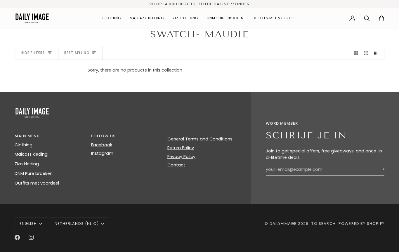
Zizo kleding (27, 164)
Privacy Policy (181, 156)
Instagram (102, 153)
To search (323, 223)
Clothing (23, 145)
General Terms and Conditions (200, 139)
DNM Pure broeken (34, 173)
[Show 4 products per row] (377, 53)
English (28, 223)
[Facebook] (17, 237)
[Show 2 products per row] (356, 53)
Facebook (101, 145)
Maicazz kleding (31, 154)
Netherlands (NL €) (77, 223)
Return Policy (180, 148)
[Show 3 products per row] (366, 53)
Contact (176, 165)
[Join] (379, 168)
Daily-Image (283, 223)
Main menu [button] (27, 136)
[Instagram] (31, 237)
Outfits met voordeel (37, 183)
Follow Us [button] (103, 136)
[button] (111, 18)
